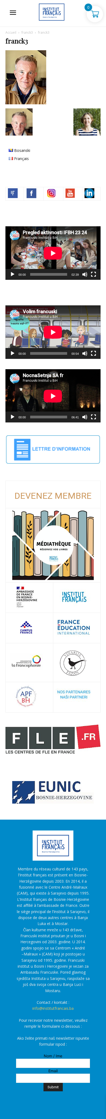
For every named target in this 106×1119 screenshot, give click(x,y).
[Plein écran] (93, 274)
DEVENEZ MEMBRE (53, 496)
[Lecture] (12, 274)
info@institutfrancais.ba (53, 1008)
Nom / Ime (53, 1056)
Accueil (10, 32)
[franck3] (25, 103)
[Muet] (85, 274)
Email (53, 1070)
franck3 (27, 32)
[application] (53, 253)
